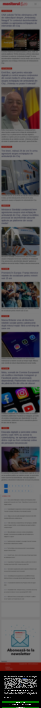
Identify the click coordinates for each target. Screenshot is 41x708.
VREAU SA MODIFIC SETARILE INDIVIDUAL (20, 704)
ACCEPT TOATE (20, 702)
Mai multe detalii (24, 678)
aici (20, 684)
